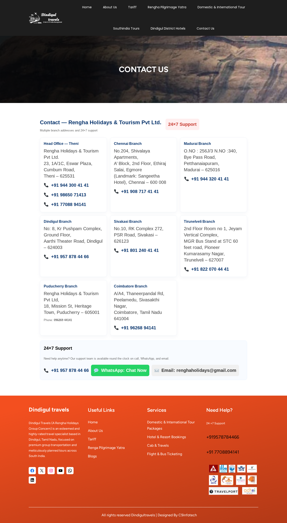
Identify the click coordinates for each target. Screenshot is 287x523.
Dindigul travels (49, 409)
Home (93, 422)
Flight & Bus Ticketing (164, 454)
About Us (95, 431)
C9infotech (187, 515)
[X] (41, 470)
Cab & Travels (158, 445)
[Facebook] (32, 470)
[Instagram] (51, 470)
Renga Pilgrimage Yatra (106, 448)
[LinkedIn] (32, 480)
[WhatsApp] (70, 470)
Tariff (92, 439)
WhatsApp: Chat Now (124, 370)
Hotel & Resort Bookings (166, 437)
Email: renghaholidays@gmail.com (198, 370)
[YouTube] (60, 470)
